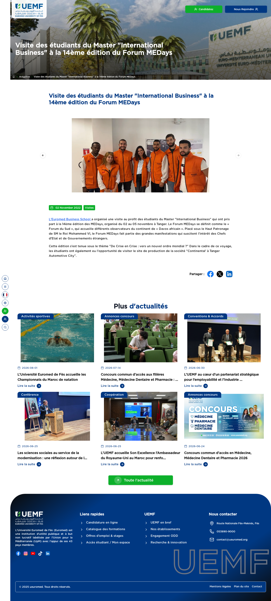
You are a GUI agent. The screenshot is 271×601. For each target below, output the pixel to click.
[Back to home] (5, 278)
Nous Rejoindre (244, 9)
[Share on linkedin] (229, 274)
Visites (89, 207)
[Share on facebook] (210, 274)
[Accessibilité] (5, 303)
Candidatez (206, 9)
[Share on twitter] (220, 274)
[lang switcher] (5, 286)
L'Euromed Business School (70, 219)
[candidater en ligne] (5, 311)
